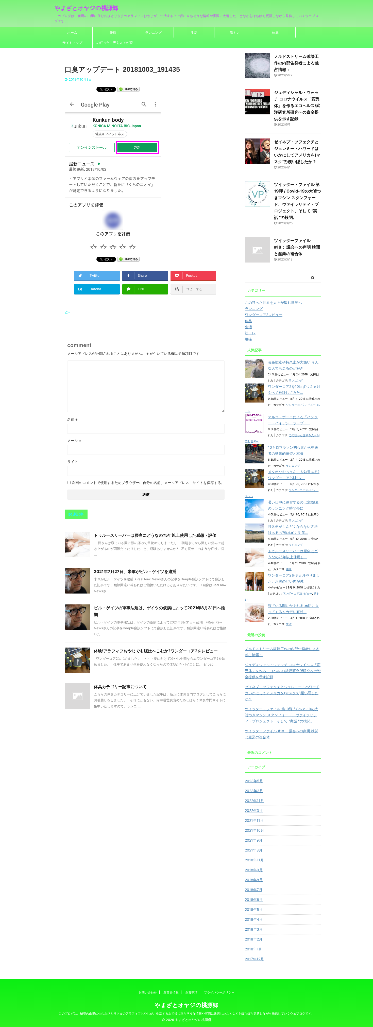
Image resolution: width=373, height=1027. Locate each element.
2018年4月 (254, 919)
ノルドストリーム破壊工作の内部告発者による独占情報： (296, 63)
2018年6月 (254, 899)
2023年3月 (254, 791)
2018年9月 (254, 870)
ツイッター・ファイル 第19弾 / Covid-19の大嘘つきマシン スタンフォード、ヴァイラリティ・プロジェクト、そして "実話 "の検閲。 (281, 715)
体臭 (275, 32)
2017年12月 (254, 959)
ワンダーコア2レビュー (301, 405)
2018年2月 (253, 939)
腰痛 (113, 32)
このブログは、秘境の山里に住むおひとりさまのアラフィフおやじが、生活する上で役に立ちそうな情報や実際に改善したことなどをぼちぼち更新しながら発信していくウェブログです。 (186, 1013)
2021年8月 (253, 850)
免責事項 (191, 992)
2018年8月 (254, 880)
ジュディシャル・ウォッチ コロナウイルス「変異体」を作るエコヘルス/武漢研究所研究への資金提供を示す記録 (297, 105)
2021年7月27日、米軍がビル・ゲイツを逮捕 (135, 571)
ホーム (72, 32)
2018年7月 (253, 889)
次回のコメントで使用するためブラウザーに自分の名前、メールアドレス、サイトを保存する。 (148, 482)
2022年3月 (254, 810)
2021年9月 (253, 840)
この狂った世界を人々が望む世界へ (113, 44)
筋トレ (235, 32)
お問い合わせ (148, 992)
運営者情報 (171, 992)
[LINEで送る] (128, 89)
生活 (194, 32)
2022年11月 (254, 800)
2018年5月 (254, 909)
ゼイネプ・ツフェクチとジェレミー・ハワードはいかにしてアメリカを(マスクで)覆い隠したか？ (282, 693)
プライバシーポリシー (219, 992)
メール (74, 440)
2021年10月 (254, 830)
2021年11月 (254, 820)
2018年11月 (254, 860)
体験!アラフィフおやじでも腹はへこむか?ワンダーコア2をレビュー (156, 650)
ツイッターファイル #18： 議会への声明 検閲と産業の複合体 (297, 247)
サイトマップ (72, 43)
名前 (72, 419)
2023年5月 (254, 781)
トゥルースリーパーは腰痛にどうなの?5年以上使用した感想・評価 (155, 535)
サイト (72, 461)
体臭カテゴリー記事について (120, 686)
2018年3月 (254, 929)
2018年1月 (253, 949)
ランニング (153, 32)
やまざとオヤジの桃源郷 (86, 8)
